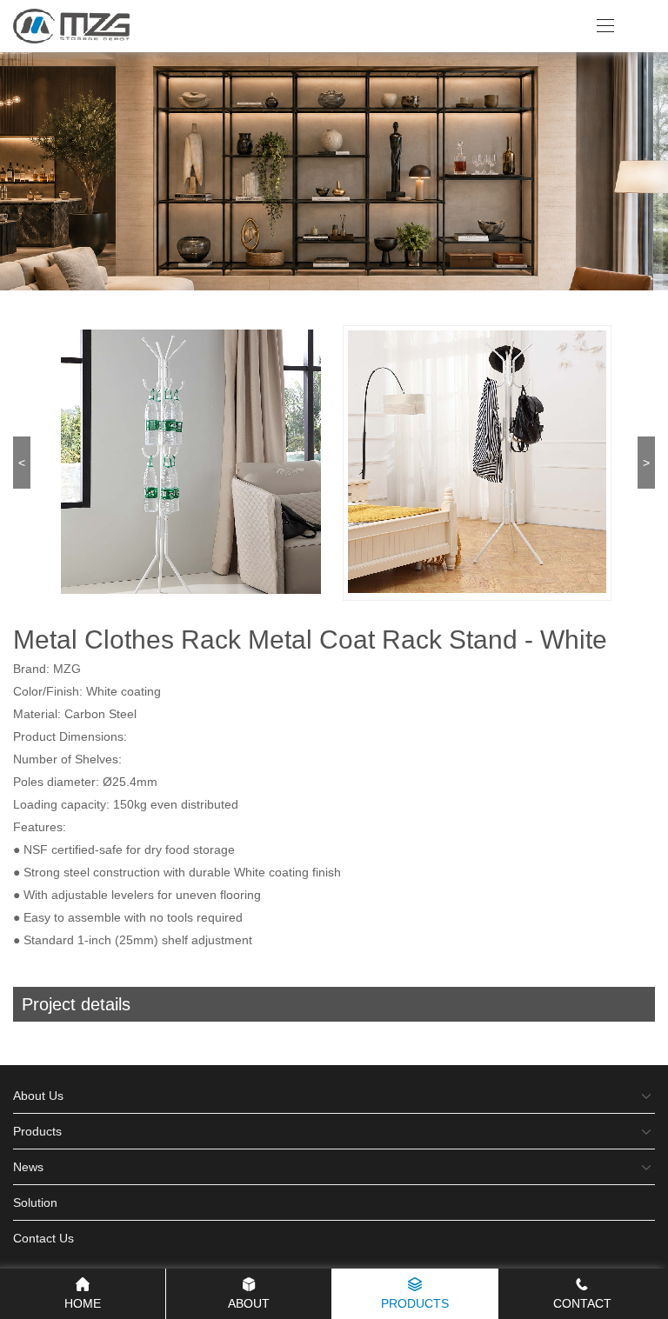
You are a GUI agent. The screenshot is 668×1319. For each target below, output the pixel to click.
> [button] (646, 463)
